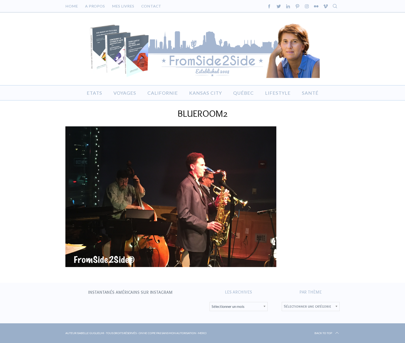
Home (71, 6)
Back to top (323, 333)
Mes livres (123, 6)
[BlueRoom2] (170, 265)
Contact (151, 6)
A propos (95, 6)
